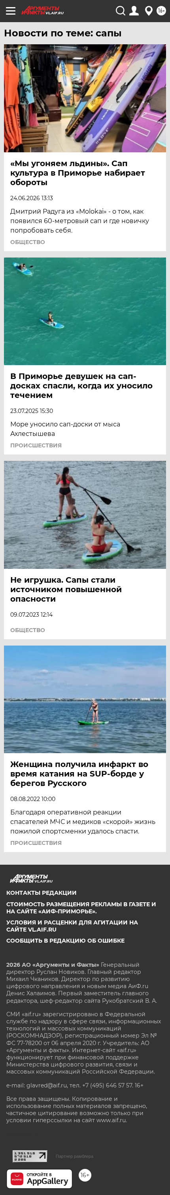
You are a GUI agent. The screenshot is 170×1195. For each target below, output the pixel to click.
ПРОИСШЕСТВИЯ (36, 445)
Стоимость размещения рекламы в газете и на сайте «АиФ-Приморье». (81, 908)
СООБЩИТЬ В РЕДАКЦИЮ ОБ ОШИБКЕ (65, 940)
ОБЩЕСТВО (27, 242)
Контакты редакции (41, 892)
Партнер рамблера (74, 1156)
